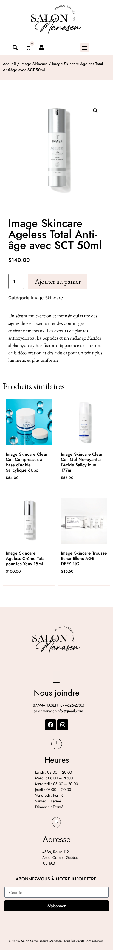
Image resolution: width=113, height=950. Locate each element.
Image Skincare (33, 64)
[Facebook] (50, 724)
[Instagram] (62, 724)
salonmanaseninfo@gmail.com (58, 711)
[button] (84, 47)
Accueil (9, 64)
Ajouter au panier (58, 281)
